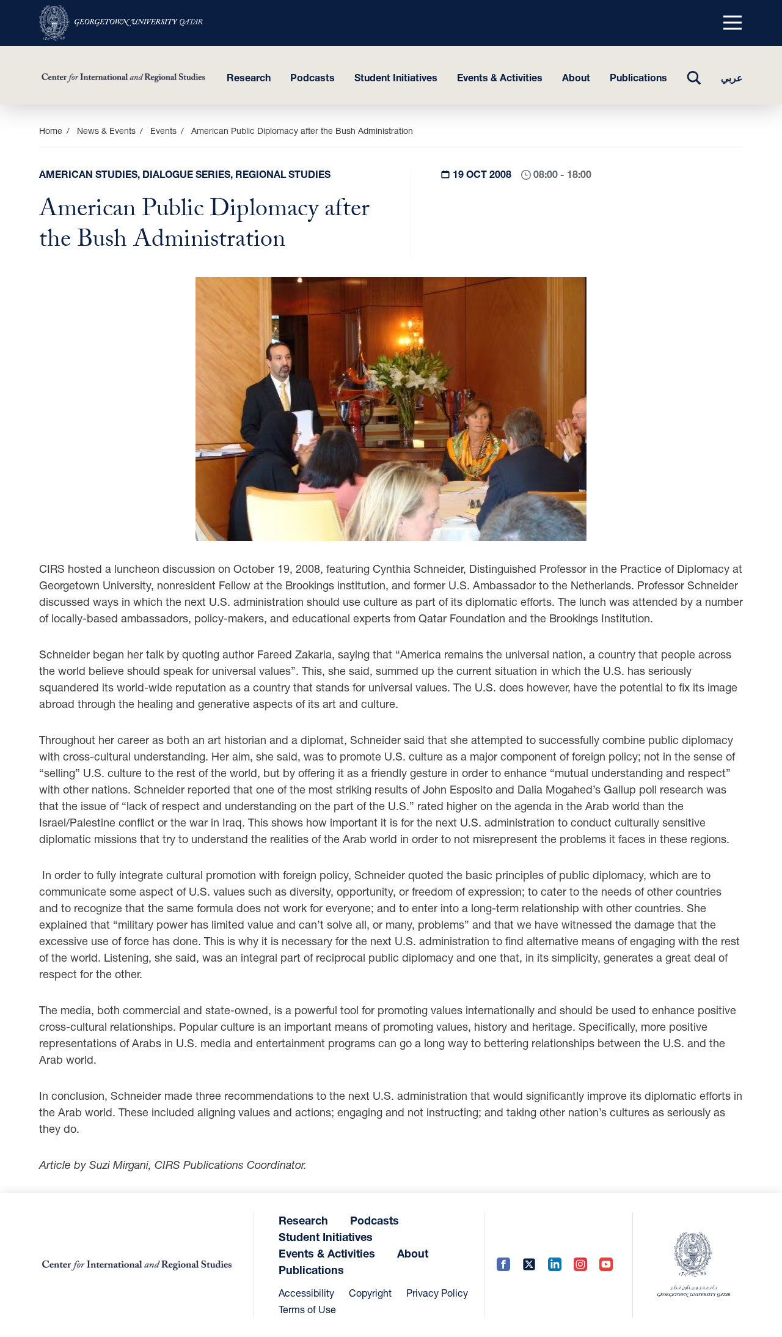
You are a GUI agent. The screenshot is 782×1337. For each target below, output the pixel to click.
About (576, 77)
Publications (638, 77)
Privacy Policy (437, 1292)
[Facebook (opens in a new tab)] (503, 1265)
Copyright (370, 1292)
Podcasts (312, 77)
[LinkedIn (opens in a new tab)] (554, 1265)
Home (50, 130)
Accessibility (306, 1292)
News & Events (106, 130)
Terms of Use (307, 1309)
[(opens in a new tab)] (121, 23)
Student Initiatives (395, 77)
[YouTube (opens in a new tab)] (606, 1265)
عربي (732, 77)
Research (249, 77)
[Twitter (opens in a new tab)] (529, 1265)
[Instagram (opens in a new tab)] (580, 1265)
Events (163, 130)
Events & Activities (500, 77)
